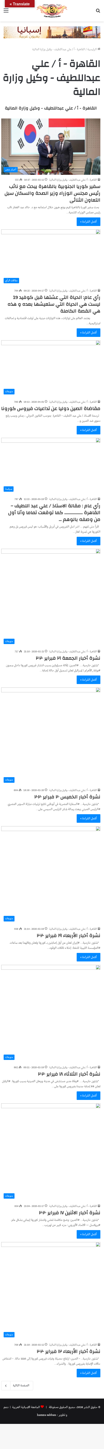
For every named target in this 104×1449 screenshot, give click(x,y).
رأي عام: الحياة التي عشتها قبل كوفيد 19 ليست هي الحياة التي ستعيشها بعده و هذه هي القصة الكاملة (53, 304)
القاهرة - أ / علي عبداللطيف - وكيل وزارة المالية (51, 108)
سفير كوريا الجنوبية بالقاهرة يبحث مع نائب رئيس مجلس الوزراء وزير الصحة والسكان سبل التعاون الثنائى (52, 193)
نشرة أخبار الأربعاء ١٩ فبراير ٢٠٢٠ (68, 935)
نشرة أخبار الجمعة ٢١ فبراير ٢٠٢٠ (68, 658)
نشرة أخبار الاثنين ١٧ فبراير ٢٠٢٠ (69, 1212)
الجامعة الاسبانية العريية (25, 1407)
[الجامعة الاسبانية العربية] (52, 10)
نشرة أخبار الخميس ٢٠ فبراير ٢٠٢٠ (67, 796)
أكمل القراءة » (88, 222)
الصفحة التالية (21, 1385)
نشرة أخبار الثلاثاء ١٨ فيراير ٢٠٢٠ (69, 1073)
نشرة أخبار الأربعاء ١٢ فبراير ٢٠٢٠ (68, 1351)
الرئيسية (92, 49)
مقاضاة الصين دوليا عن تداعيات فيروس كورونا (50, 408)
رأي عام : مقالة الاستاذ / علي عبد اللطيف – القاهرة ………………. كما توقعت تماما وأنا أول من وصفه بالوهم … (54, 512)
